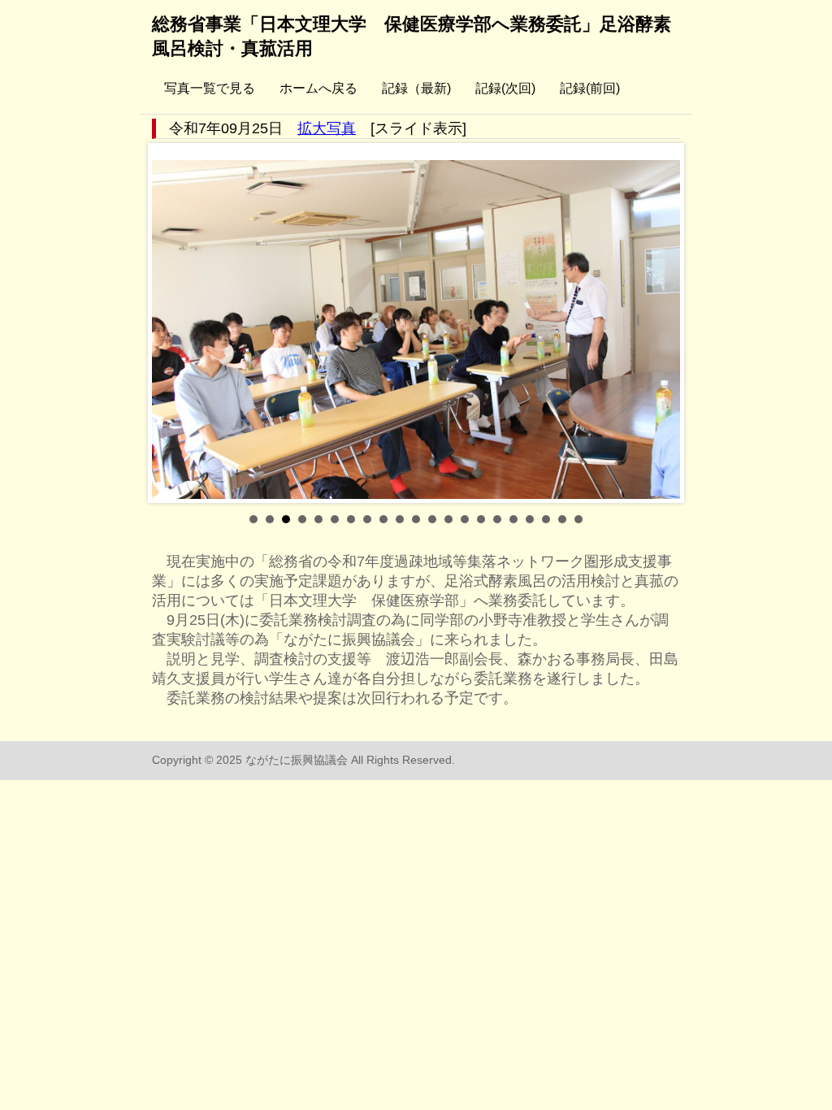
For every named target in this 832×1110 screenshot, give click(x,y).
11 (416, 519)
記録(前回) (590, 88)
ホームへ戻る (319, 88)
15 (481, 519)
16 (497, 519)
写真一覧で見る (209, 88)
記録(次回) (505, 88)
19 (546, 519)
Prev (173, 323)
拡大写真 (326, 128)
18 (530, 519)
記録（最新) (416, 88)
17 (513, 519)
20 (562, 519)
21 (578, 519)
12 (432, 519)
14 (465, 519)
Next (659, 323)
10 (400, 519)
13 (448, 519)
